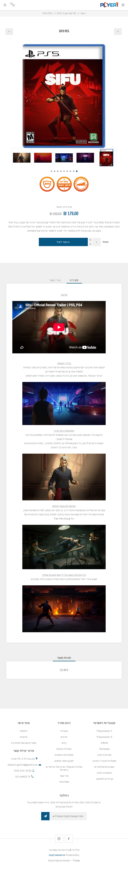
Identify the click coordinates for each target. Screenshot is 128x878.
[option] (106, 157)
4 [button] (67, 171)
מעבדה (64, 730)
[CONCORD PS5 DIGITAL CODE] (118, 31)
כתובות (24, 736)
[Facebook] (69, 839)
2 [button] (73, 171)
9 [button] (51, 171)
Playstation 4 (104, 736)
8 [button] (54, 171)
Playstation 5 (104, 730)
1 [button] (77, 171)
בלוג (64, 742)
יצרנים (64, 736)
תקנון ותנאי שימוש (64, 760)
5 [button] (64, 171)
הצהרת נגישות (64, 748)
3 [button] (70, 171)
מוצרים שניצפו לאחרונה (23, 742)
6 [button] (61, 171)
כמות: (105, 241)
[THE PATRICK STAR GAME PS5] (9, 31)
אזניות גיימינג (105, 754)
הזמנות (24, 730)
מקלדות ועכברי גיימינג (104, 760)
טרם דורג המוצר (64, 206)
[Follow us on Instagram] (59, 839)
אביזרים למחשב (104, 778)
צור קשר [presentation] (55, 280)
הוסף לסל (63, 242)
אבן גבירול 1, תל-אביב (23, 758)
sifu (66, 670)
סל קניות (11, 3)
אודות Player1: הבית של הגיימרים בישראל (64, 768)
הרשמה (45, 816)
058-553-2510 (23, 770)
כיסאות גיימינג (104, 772)
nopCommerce (57, 854)
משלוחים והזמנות (64, 754)
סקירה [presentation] (74, 280)
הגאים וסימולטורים (104, 766)
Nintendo (104, 748)
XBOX (104, 742)
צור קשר (64, 775)
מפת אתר (64, 781)
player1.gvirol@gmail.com (23, 764)
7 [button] (57, 171)
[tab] (74, 280)
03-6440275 (22, 776)
